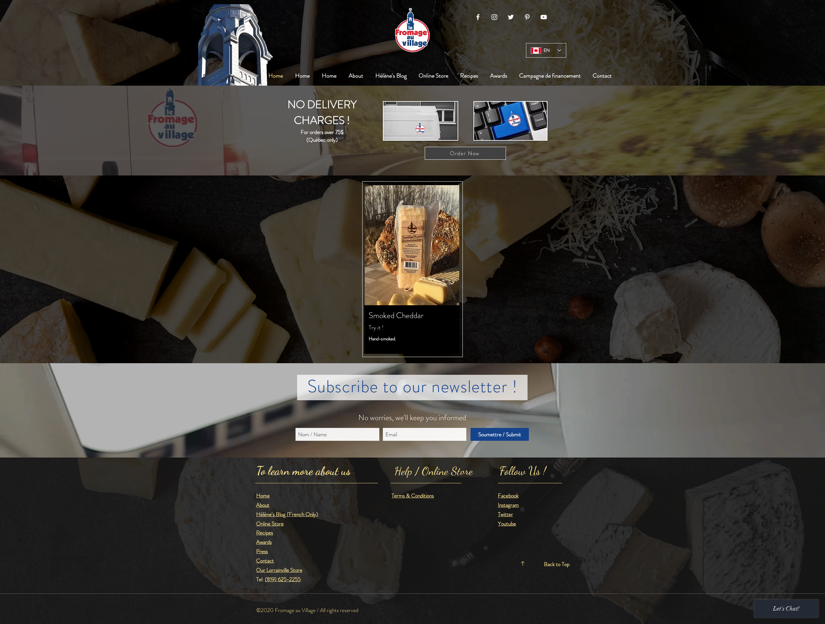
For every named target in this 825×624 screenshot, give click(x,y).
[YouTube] (544, 17)
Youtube (507, 523)
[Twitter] (511, 17)
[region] (412, 269)
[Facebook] (478, 17)
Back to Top (556, 564)
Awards (264, 542)
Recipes (264, 532)
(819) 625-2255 (283, 579)
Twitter (505, 514)
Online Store (270, 523)
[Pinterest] (527, 17)
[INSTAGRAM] (494, 17)
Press (262, 551)
